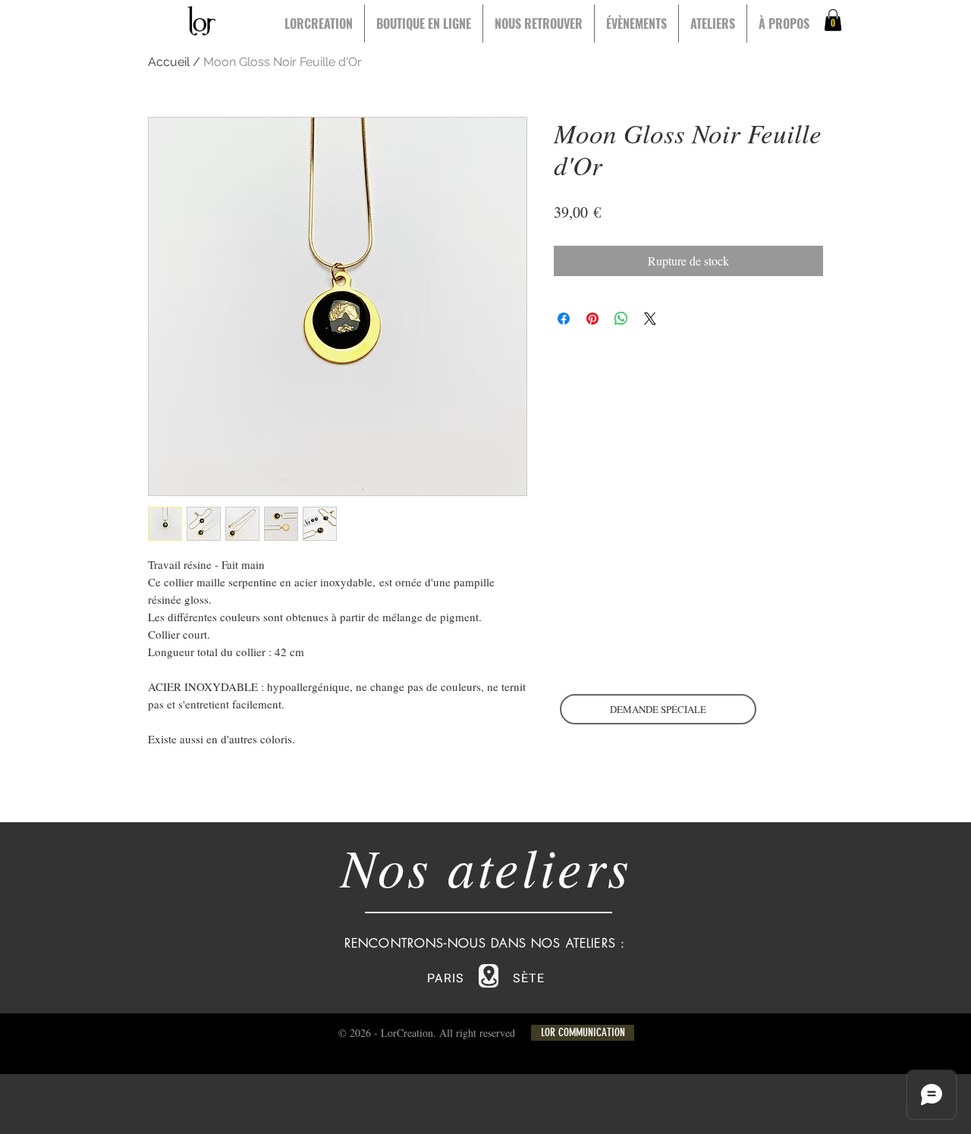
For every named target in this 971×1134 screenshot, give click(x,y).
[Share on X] (650, 318)
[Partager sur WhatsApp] (621, 318)
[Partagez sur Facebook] (564, 318)
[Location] (488, 976)
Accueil (169, 62)
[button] (833, 20)
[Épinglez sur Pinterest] (592, 318)
